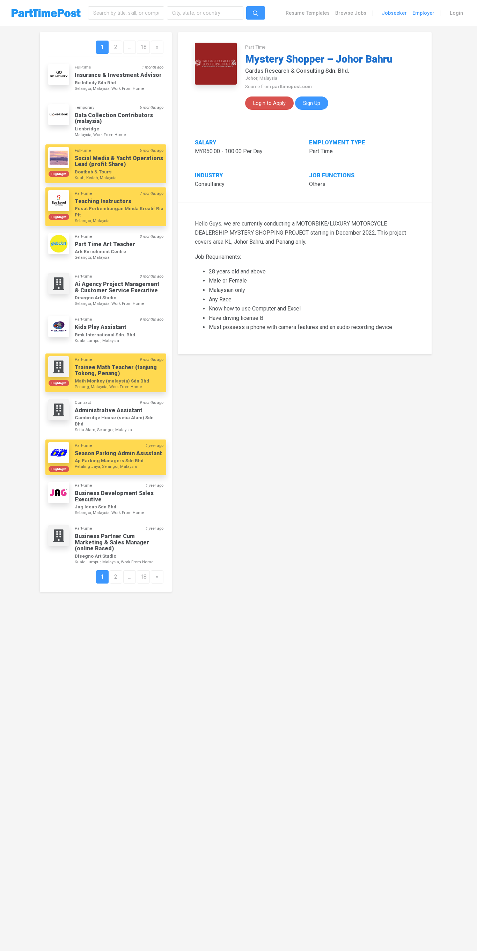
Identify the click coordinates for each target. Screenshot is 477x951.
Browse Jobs (350, 13)
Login (456, 13)
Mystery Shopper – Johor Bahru (318, 59)
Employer (423, 13)
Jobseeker (394, 13)
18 (143, 47)
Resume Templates (308, 13)
